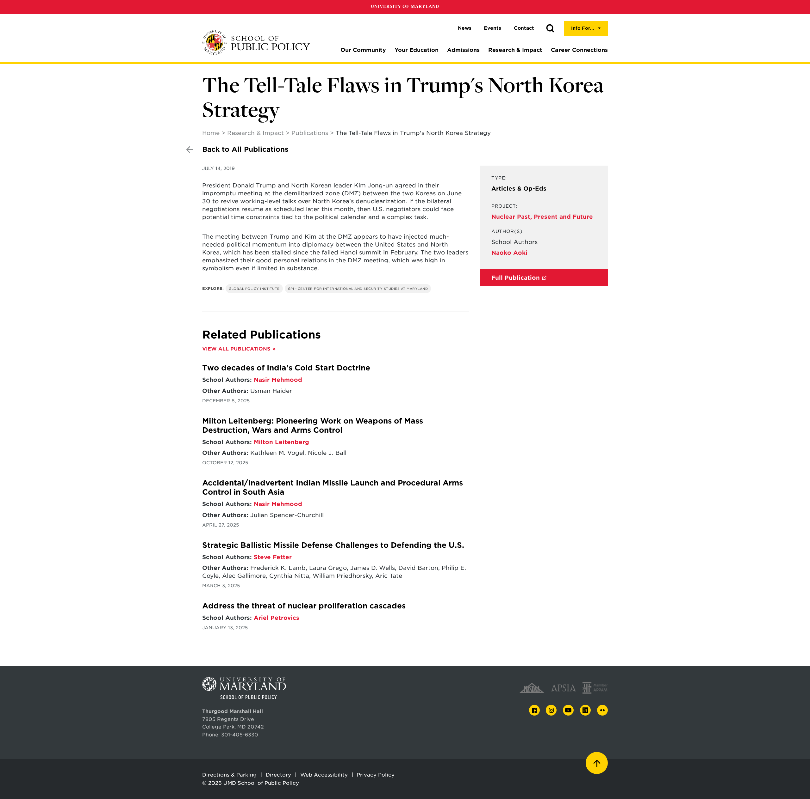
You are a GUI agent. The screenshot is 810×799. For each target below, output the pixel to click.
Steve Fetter (273, 557)
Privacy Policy (376, 775)
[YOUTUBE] (568, 710)
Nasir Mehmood (278, 379)
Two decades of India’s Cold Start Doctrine (286, 367)
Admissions (463, 50)
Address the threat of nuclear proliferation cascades (304, 605)
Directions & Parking (229, 775)
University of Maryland (405, 6)
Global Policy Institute (254, 288)
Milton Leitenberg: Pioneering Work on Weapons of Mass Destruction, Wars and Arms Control (312, 426)
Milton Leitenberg (281, 442)
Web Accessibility (324, 775)
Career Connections (579, 50)
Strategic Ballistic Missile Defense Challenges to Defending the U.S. (333, 545)
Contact (524, 28)
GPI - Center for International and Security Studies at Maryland (358, 288)
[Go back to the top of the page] (597, 763)
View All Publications (236, 349)
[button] (550, 28)
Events (492, 28)
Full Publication (515, 277)
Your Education (417, 50)
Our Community (363, 50)
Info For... (582, 28)
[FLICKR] (602, 710)
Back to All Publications (245, 149)
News (464, 28)
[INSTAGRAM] (551, 710)
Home (211, 133)
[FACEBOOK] (534, 710)
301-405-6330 (239, 735)
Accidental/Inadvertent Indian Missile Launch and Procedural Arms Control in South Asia (332, 488)
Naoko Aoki (509, 252)
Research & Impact (515, 50)
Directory (278, 775)
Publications (309, 133)
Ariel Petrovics (276, 617)
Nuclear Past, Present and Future (542, 216)
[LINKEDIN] (585, 710)
